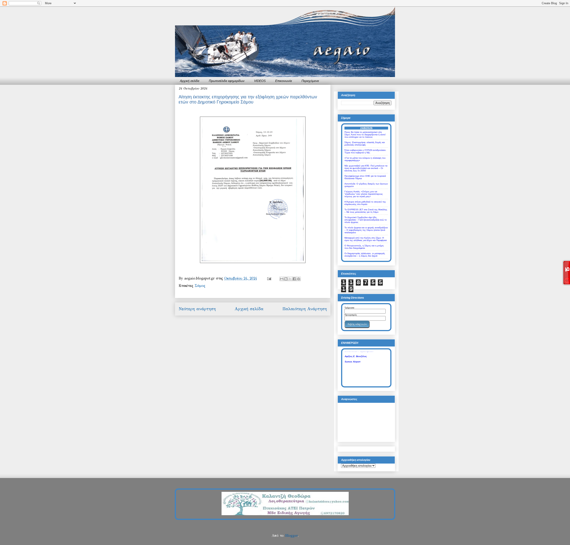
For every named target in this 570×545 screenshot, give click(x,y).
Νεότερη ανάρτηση (197, 308)
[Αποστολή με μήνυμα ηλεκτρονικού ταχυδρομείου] (281, 279)
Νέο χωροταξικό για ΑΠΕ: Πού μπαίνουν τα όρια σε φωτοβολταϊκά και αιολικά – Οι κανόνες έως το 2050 (365, 168)
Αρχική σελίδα (189, 81)
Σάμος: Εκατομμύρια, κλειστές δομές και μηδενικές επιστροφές (364, 143)
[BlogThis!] (286, 279)
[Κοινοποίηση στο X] (290, 279)
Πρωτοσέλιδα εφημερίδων (226, 81)
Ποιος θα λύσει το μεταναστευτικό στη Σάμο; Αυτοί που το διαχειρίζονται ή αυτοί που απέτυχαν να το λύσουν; (364, 134)
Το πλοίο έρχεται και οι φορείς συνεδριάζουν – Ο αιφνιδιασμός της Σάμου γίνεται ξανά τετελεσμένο (366, 230)
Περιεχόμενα (310, 81)
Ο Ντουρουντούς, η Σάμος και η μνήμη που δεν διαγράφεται (364, 246)
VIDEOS (260, 81)
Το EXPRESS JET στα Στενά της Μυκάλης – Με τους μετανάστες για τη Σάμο (365, 210)
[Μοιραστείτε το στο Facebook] (294, 279)
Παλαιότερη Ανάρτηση (304, 308)
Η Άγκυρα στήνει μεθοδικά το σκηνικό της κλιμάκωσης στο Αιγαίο (365, 203)
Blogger (291, 535)
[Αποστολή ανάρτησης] (269, 278)
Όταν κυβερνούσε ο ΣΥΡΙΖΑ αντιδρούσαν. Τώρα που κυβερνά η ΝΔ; (365, 151)
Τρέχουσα (349, 307)
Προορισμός (350, 315)
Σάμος (200, 286)
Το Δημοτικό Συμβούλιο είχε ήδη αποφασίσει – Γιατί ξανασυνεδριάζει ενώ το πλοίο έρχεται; (365, 219)
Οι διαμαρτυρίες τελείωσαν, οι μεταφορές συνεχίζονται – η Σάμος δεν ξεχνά (364, 254)
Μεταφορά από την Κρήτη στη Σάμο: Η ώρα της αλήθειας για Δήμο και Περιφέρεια (365, 239)
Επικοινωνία (283, 81)
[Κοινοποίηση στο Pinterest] (298, 279)
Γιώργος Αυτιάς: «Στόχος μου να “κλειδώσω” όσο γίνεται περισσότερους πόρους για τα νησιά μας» (363, 194)
